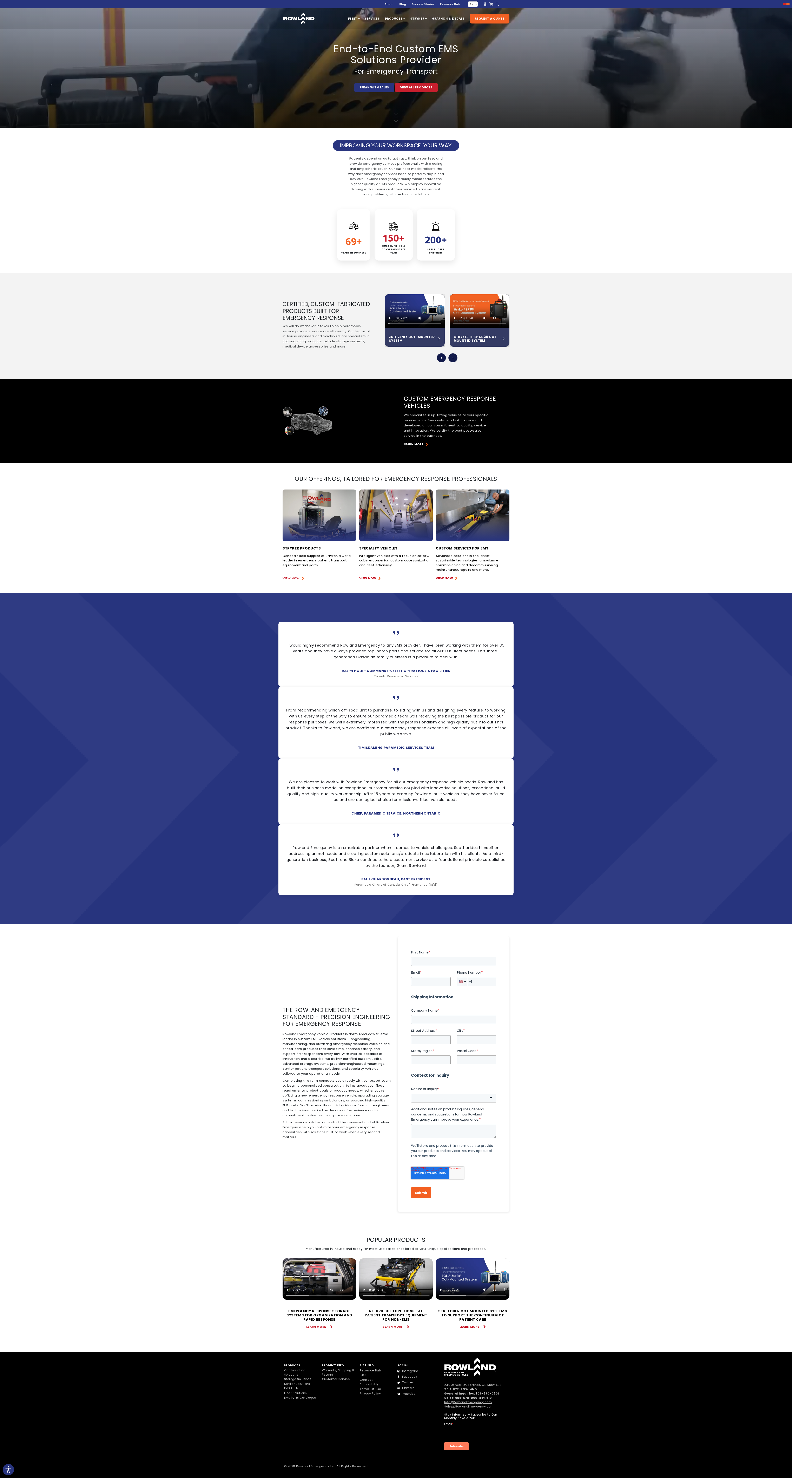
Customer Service (336, 1379)
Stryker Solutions (297, 1384)
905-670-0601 (487, 1393)
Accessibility (369, 1384)
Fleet (353, 18)
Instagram (410, 1371)
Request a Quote (489, 18)
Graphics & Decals (448, 18)
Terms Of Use (370, 1389)
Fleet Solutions (295, 1393)
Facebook (409, 1377)
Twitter (407, 1382)
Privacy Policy (370, 1393)
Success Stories (423, 4)
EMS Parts (291, 1388)
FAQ (363, 1375)
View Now (291, 578)
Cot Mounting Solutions (294, 1372)
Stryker (417, 18)
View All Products (416, 87)
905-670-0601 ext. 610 (473, 1398)
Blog (402, 4)
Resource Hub (450, 4)
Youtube (408, 1394)
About (389, 4)
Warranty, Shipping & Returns (338, 1372)
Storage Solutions (297, 1379)
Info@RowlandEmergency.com (468, 1402)
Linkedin (408, 1388)
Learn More (414, 444)
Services (372, 18)
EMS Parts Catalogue (300, 1398)
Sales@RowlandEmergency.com (469, 1406)
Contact (366, 1380)
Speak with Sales (374, 87)
